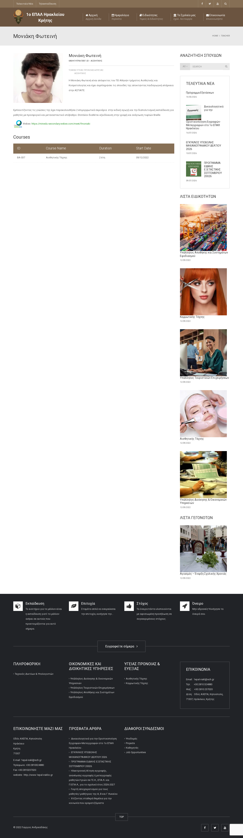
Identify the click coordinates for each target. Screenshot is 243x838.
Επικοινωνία (215, 17)
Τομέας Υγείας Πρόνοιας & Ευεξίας (86, 70)
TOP (121, 816)
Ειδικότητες (151, 17)
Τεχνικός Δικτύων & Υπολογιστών (34, 673)
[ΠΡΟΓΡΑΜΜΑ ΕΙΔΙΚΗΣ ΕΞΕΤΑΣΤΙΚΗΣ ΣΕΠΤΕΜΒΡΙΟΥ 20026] (193, 169)
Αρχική (93, 17)
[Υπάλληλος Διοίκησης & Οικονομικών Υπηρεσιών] (203, 474)
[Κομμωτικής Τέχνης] (203, 291)
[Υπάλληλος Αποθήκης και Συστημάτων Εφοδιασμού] (203, 227)
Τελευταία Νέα (24, 3)
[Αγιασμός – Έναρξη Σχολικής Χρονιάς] (203, 548)
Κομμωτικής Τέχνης (192, 316)
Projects (130, 743)
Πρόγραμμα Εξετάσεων (200, 92)
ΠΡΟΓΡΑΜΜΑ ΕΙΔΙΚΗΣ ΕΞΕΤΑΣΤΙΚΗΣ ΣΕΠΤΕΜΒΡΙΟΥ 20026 (213, 169)
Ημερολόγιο (120, 17)
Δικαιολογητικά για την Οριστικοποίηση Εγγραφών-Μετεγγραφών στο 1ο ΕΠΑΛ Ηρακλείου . (93, 743)
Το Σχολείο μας (185, 17)
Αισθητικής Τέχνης (56, 157)
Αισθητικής (80, 73)
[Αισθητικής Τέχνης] (203, 413)
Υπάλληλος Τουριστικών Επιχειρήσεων (204, 377)
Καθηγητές (132, 747)
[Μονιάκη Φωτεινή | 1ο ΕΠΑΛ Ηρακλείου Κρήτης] (38, 17)
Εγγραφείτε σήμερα (120, 646)
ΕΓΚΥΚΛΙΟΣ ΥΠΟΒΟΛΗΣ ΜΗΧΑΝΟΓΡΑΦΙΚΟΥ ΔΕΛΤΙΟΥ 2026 (203, 146)
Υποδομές (131, 738)
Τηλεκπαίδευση (47, 3)
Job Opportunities (136, 752)
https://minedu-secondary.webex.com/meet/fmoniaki (61, 123)
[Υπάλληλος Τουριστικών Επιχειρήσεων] (203, 352)
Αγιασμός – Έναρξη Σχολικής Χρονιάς (203, 573)
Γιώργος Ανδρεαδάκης (35, 827)
